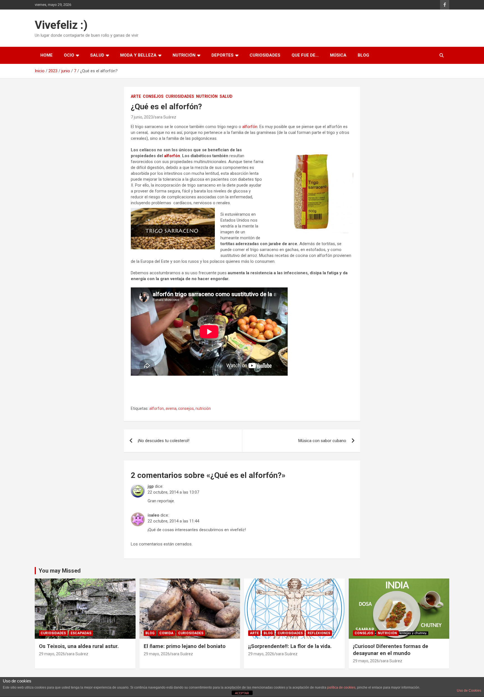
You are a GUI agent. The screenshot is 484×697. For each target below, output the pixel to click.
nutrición (203, 408)
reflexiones (319, 633)
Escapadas (81, 633)
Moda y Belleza (138, 55)
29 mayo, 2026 (52, 654)
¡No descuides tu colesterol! (163, 440)
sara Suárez (165, 117)
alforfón (249, 126)
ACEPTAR (242, 693)
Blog (363, 55)
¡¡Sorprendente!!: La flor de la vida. (290, 646)
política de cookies (341, 687)
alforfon (156, 408)
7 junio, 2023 (142, 117)
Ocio (69, 55)
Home (46, 55)
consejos (186, 408)
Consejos (153, 96)
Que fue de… (305, 55)
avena (171, 408)
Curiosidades (265, 55)
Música (338, 55)
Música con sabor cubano (322, 440)
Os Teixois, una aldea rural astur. (79, 646)
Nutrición (184, 55)
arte (136, 96)
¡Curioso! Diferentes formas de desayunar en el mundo (390, 649)
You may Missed (60, 570)
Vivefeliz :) (61, 25)
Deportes (222, 55)
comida (166, 633)
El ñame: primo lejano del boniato (184, 646)
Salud (97, 55)
